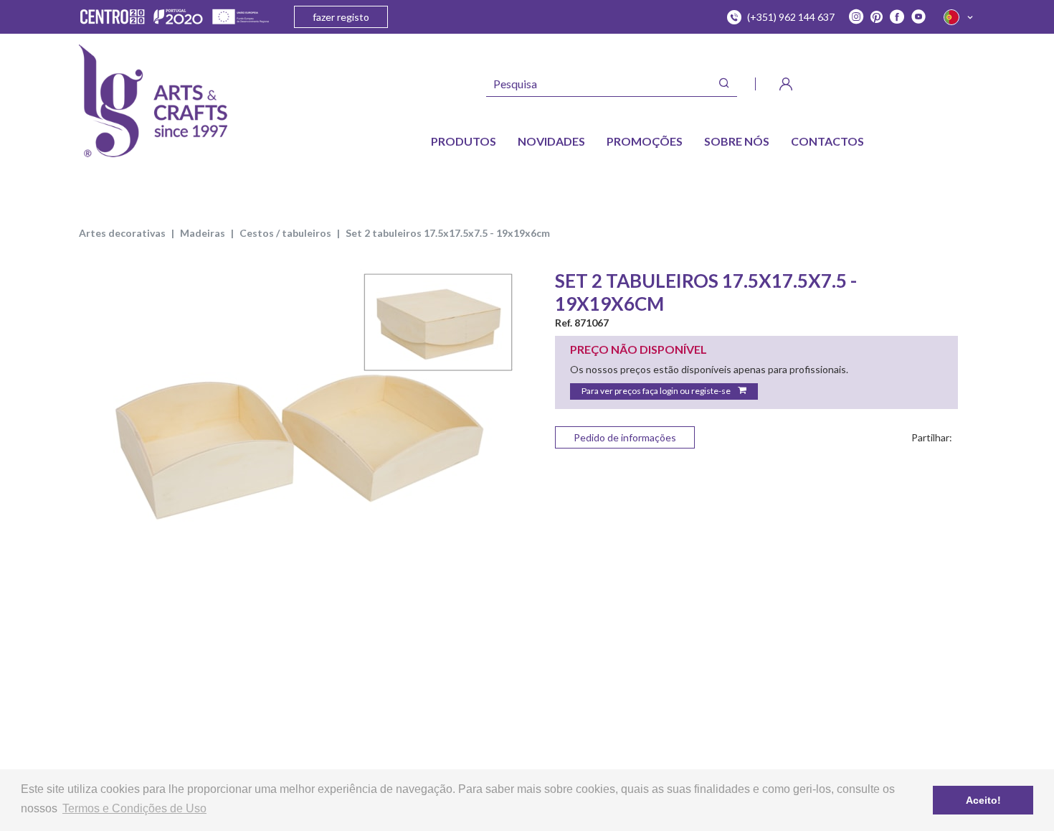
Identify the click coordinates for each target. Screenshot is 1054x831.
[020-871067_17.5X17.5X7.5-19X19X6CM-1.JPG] (297, 415)
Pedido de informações (625, 437)
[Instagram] (856, 17)
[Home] (153, 100)
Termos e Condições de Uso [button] (134, 808)
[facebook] (897, 17)
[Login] (786, 84)
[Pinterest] (876, 17)
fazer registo (341, 17)
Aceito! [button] (983, 800)
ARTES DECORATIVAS (122, 233)
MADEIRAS (202, 233)
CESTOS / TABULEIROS (285, 233)
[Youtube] (918, 17)
